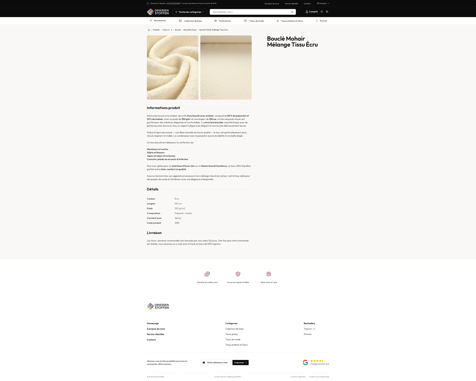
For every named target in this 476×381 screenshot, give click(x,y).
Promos (323, 21)
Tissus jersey (225, 21)
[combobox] (253, 12)
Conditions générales (298, 377)
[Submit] (292, 12)
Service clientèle (291, 3)
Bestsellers (309, 323)
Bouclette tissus (190, 30)
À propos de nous (272, 3)
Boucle (178, 30)
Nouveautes (160, 20)
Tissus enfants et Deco (292, 21)
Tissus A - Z (167, 30)
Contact (307, 3)
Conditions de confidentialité (319, 377)
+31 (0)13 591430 (173, 3)
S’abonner (239, 362)
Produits (156, 30)
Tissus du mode (256, 21)
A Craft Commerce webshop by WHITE (227, 377)
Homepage (153, 323)
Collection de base (193, 21)
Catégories (231, 323)
